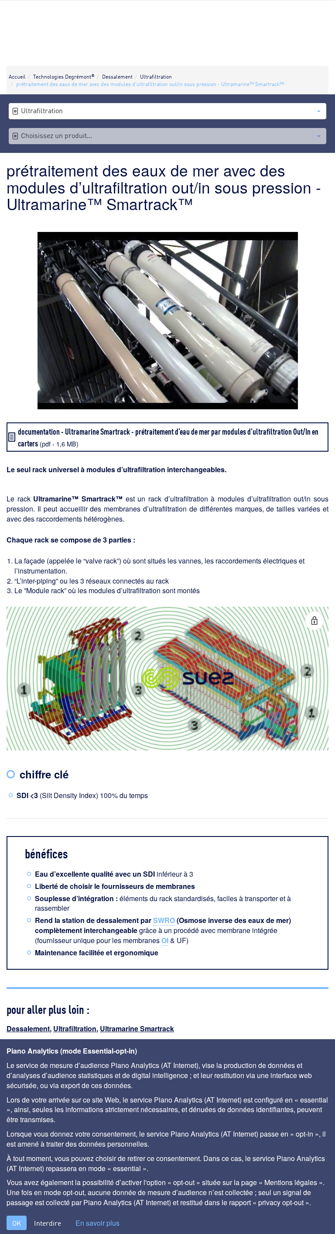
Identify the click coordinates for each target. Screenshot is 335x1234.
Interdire (47, 1222)
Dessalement (28, 1028)
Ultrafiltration (74, 1028)
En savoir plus (97, 1223)
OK (16, 1222)
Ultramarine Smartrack (137, 1028)
